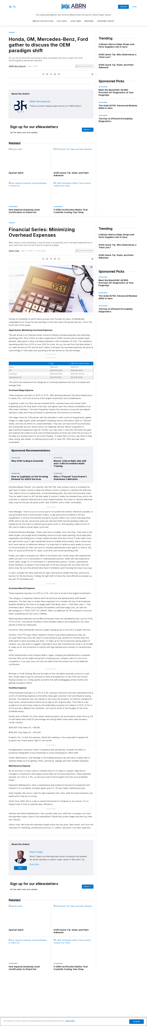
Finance (12, 32)
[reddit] (55, 74)
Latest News (75, 21)
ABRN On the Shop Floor (42, 21)
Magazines (89, 21)
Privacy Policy (70, 1021)
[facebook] (43, 74)
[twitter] (51, 74)
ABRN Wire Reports (17, 66)
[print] (92, 74)
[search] (14, 6)
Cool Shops (62, 21)
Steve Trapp (14, 251)
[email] (59, 74)
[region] (73, 1021)
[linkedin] (47, 74)
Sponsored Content (106, 21)
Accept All (136, 1021)
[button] (10, 6)
